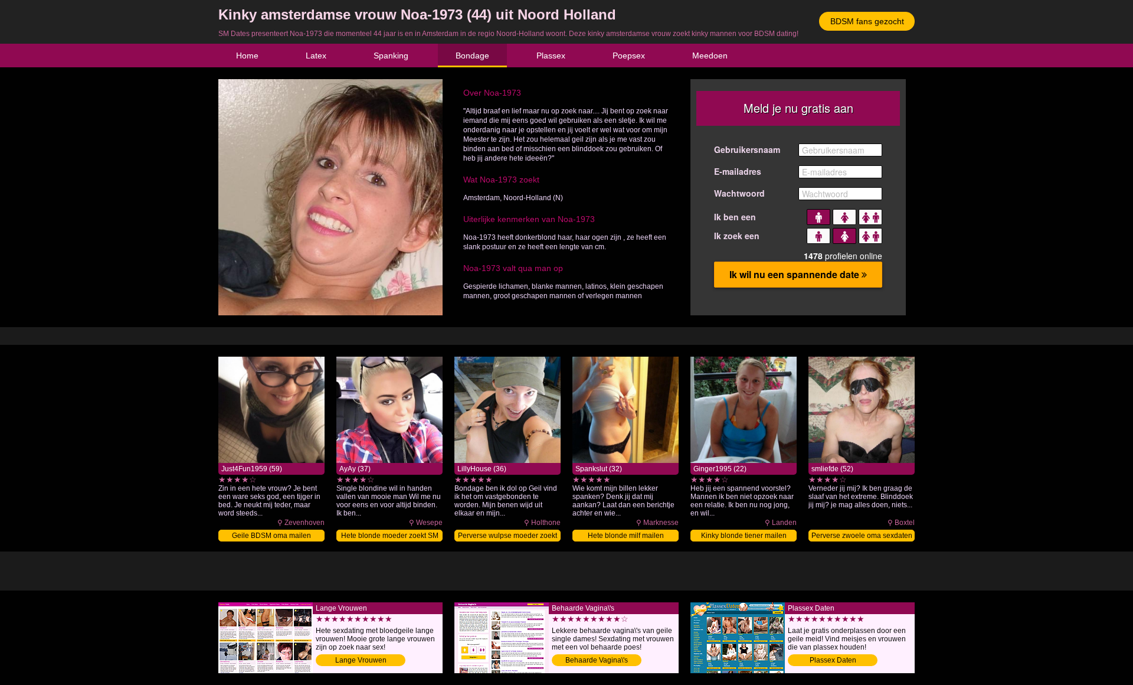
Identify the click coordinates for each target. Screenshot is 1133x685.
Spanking (391, 55)
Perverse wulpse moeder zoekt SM (507, 536)
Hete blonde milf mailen (626, 535)
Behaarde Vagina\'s (596, 660)
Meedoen (710, 55)
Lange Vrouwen (361, 660)
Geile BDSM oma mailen (271, 535)
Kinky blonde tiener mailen (744, 535)
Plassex (550, 55)
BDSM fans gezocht (867, 21)
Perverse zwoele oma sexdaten (861, 535)
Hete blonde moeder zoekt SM (389, 535)
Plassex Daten (833, 660)
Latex (316, 55)
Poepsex (629, 55)
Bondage (472, 55)
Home (247, 55)
